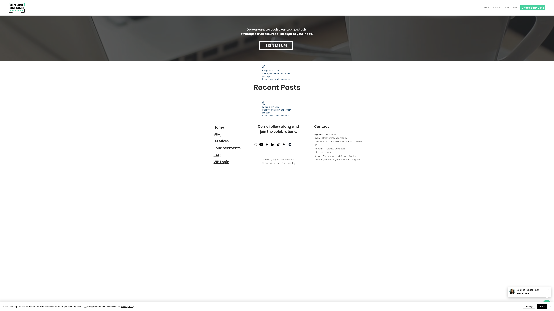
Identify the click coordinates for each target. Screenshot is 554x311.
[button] (505, 8)
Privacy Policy (288, 163)
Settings (529, 306)
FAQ (217, 155)
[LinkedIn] (273, 144)
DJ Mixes (221, 141)
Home (219, 127)
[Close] (550, 306)
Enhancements (227, 148)
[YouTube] (261, 144)
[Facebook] (267, 144)
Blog (217, 134)
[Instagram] (255, 144)
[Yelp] (284, 144)
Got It (542, 306)
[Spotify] (290, 144)
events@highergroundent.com (331, 137)
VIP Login (221, 162)
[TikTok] (278, 144)
